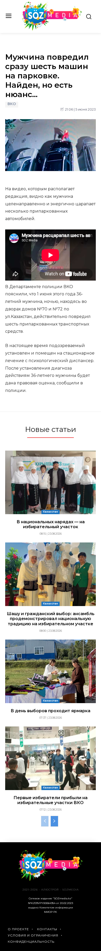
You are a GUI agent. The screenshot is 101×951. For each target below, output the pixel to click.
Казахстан (50, 511)
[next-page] (54, 821)
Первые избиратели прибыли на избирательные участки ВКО (50, 800)
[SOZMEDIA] (51, 16)
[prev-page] (45, 821)
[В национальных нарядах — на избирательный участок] (50, 482)
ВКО (12, 104)
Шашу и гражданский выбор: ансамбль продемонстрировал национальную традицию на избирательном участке (51, 618)
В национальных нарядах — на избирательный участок (51, 524)
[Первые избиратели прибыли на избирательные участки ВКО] (50, 758)
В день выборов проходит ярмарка (50, 710)
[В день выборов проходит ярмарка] (50, 671)
